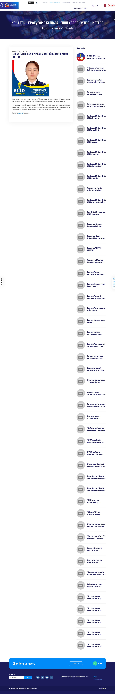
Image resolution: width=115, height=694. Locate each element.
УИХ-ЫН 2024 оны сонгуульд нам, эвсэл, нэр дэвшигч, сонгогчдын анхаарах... (96, 57)
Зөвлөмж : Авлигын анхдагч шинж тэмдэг (94, 333)
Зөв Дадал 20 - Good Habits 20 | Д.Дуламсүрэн (96, 117)
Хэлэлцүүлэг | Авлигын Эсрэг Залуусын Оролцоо (95, 261)
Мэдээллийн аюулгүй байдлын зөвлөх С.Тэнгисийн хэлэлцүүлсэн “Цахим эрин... (96, 549)
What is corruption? (57, 28)
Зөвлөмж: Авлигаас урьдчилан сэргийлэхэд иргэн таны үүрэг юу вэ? (95, 273)
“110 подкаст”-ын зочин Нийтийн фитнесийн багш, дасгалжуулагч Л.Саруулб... (96, 69)
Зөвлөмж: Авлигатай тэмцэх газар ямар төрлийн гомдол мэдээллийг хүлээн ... (96, 297)
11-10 (100, 663)
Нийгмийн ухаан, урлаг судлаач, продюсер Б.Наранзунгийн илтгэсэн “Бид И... (96, 585)
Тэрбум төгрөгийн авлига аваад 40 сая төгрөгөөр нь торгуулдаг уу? (96, 105)
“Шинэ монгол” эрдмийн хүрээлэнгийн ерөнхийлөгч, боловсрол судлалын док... (96, 573)
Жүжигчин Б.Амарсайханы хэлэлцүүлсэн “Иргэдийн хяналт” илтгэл (96, 525)
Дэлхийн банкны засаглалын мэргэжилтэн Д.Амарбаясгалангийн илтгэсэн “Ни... (96, 393)
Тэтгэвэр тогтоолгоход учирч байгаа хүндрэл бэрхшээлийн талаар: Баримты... (95, 357)
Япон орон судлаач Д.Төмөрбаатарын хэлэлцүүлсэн (93, 417)
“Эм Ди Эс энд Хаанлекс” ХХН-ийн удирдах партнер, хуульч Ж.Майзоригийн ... (96, 429)
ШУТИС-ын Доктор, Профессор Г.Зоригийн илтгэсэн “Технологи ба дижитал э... (95, 453)
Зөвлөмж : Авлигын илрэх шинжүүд (96, 321)
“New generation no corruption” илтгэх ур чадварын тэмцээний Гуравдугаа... (94, 645)
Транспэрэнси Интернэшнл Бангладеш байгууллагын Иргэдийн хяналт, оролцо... (96, 405)
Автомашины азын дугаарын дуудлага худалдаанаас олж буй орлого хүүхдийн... (95, 93)
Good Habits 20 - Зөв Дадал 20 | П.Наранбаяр (96, 213)
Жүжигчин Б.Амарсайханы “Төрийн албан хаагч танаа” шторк (96, 381)
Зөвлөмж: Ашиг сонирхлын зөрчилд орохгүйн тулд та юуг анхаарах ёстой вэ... (96, 345)
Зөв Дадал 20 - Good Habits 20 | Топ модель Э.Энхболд (96, 201)
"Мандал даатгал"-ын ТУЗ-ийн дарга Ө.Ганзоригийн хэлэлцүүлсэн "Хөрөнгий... (96, 537)
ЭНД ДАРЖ (20, 113)
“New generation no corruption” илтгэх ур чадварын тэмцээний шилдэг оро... (94, 597)
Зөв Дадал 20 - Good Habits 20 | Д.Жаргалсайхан (96, 165)
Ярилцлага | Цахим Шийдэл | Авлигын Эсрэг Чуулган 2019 (95, 237)
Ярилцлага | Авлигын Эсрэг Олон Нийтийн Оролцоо (94, 225)
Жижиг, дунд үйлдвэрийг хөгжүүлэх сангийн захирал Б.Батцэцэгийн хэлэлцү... (96, 465)
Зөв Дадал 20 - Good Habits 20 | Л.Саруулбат (96, 177)
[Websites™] (102, 688)
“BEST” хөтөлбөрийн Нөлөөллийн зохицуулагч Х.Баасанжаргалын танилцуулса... (95, 441)
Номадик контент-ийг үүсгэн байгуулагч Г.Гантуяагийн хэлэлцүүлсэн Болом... (95, 561)
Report (75, 663)
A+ (114, 20)
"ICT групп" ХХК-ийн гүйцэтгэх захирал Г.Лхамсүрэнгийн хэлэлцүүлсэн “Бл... (94, 513)
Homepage (45, 28)
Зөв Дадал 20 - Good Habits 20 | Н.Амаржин (96, 141)
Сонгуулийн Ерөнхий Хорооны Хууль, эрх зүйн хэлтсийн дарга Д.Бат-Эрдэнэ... (95, 369)
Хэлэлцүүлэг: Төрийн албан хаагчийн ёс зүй (94, 189)
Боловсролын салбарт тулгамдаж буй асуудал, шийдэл (95, 81)
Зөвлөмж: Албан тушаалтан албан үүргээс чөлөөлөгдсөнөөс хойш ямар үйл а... (96, 309)
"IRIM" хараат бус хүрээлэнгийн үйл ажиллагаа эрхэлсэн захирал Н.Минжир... (94, 501)
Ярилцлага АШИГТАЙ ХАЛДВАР (94, 249)
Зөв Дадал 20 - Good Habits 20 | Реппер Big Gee (96, 129)
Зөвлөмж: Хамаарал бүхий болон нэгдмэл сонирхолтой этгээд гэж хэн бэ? (96, 285)
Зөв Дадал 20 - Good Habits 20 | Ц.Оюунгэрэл (96, 153)
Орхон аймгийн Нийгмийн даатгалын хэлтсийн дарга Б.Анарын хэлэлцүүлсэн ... (96, 477)
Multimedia (69, 28)
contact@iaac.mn (98, 679)
